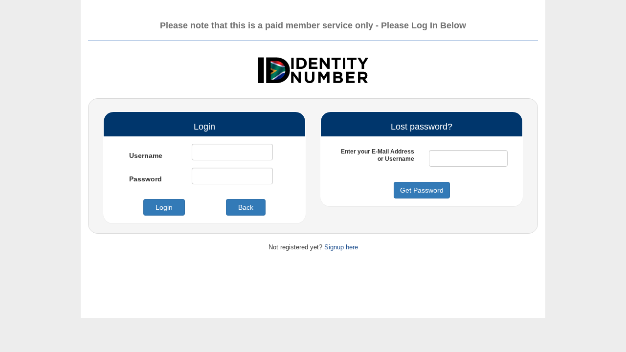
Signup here (341, 247)
